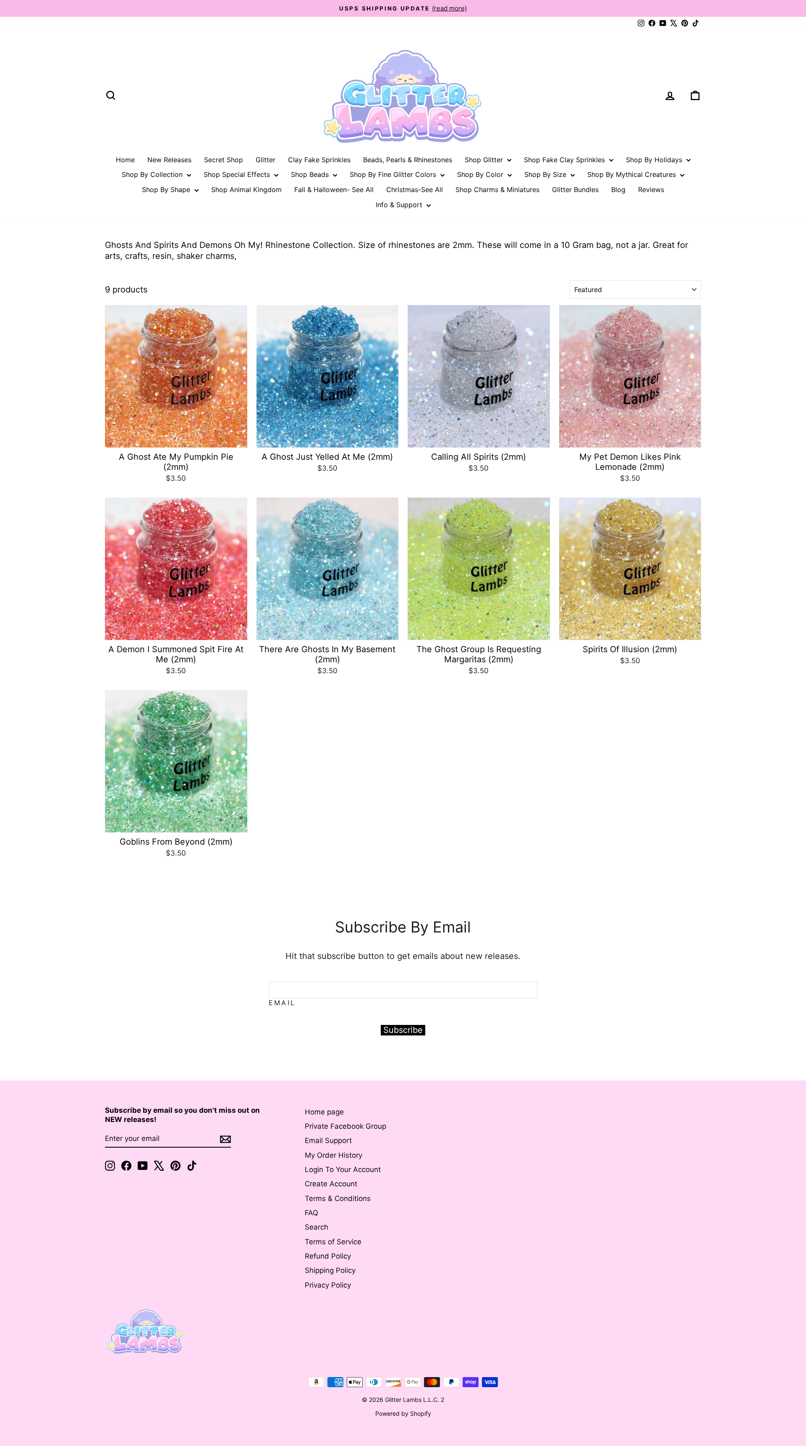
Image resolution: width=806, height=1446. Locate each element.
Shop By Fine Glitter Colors (394, 174)
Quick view (176, 437)
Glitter (265, 159)
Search (316, 1227)
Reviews (651, 189)
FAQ (311, 1213)
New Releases (169, 159)
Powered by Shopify (403, 1413)
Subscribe (403, 1030)
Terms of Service (333, 1242)
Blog (618, 189)
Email (282, 1002)
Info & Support (400, 204)
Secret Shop (223, 159)
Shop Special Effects (238, 174)
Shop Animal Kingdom (246, 189)
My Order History (333, 1155)
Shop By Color (481, 174)
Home (125, 159)
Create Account (331, 1184)
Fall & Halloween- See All (334, 189)
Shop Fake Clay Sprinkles (565, 159)
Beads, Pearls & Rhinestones (407, 159)
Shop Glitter (485, 159)
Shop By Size (546, 174)
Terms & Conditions (338, 1198)
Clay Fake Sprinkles (319, 159)
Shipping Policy (330, 1270)
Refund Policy (328, 1256)
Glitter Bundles (575, 189)
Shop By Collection (153, 174)
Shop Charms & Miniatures (497, 189)
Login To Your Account (343, 1169)
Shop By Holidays (655, 159)
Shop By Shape (167, 189)
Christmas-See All (414, 189)
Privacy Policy (328, 1285)
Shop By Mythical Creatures (632, 174)
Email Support (328, 1140)
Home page (324, 1112)
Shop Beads (311, 174)
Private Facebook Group (345, 1126)
